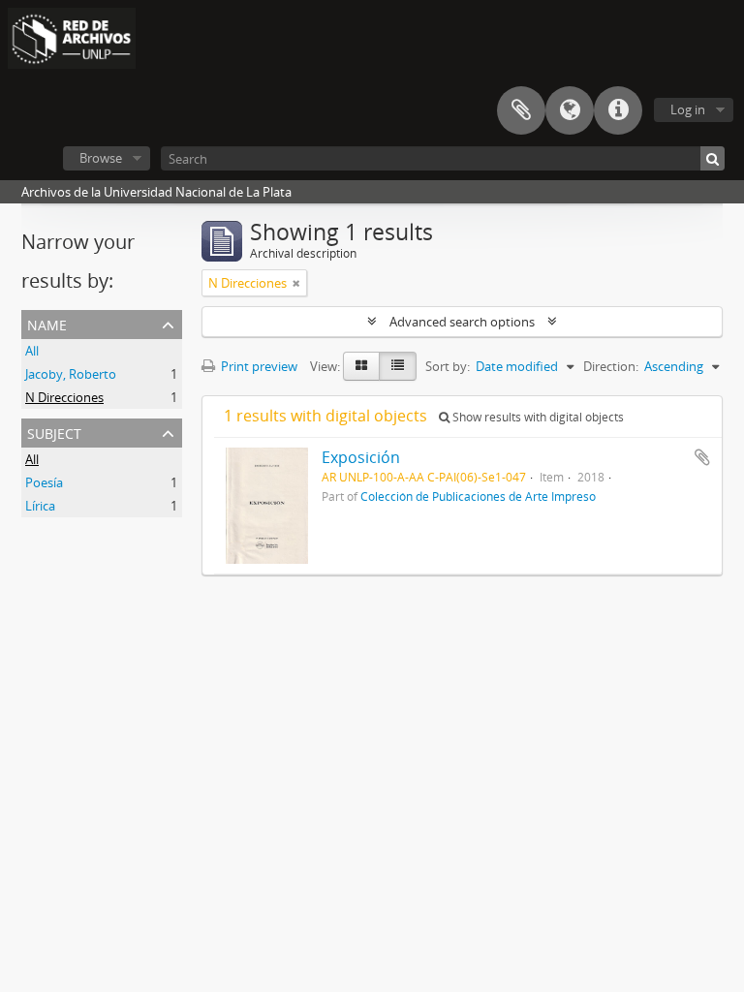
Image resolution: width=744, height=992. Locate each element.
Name (47, 323)
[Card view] (361, 366)
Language (569, 110)
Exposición (361, 457)
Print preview (257, 366)
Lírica (40, 505)
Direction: (610, 366)
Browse (100, 158)
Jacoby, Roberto (70, 374)
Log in (687, 109)
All (32, 350)
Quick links (618, 110)
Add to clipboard (702, 457)
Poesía (44, 482)
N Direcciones (64, 397)
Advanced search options (462, 321)
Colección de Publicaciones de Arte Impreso (478, 496)
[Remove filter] (296, 283)
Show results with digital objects (537, 417)
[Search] (712, 158)
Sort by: (447, 366)
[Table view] (398, 366)
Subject (54, 431)
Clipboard (521, 110)
